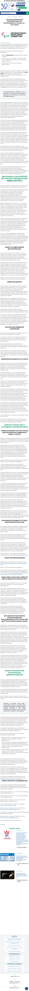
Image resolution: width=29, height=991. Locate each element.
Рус (17, 9)
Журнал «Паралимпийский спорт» (14, 945)
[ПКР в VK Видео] (20, 3)
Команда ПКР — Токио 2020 (15, 956)
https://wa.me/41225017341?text (7, 805)
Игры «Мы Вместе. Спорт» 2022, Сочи (14, 966)
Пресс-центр (14, 16)
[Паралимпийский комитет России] (7, 5)
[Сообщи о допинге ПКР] (22, 8)
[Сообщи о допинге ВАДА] (17, 8)
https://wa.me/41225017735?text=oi (12, 817)
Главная (9, 16)
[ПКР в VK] (18, 3)
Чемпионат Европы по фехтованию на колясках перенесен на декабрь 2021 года (22, 875)
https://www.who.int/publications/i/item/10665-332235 (11, 779)
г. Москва (3, 824)
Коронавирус (24, 847)
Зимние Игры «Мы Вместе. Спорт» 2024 (14, 971)
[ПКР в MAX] (22, 3)
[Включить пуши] (26, 988)
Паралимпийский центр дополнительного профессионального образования (14, 939)
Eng (19, 9)
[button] (27, 29)
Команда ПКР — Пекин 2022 (14, 958)
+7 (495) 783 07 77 (14, 976)
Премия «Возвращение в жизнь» (14, 951)
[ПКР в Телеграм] (24, 3)
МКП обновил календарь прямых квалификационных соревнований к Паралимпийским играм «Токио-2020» (22, 858)
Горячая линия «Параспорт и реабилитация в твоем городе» (14, 948)
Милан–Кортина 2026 (14, 961)
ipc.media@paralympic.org (17, 173)
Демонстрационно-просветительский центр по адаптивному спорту (14, 943)
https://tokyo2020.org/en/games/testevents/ (19, 555)
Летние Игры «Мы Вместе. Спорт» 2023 (15, 968)
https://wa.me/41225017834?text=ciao (12, 809)
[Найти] (15, 14)
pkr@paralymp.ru (14, 987)
